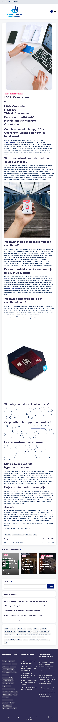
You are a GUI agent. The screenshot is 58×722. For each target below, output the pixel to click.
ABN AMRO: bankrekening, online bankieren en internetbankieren (23, 620)
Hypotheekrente (33, 634)
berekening (7, 278)
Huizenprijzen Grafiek (9, 634)
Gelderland (49, 555)
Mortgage (19, 639)
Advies (6, 628)
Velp (42, 558)
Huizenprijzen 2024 (45, 631)
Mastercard (28, 534)
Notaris (25, 639)
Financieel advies (22, 631)
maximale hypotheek (9, 639)
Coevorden (13, 93)
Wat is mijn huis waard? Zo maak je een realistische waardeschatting (25, 601)
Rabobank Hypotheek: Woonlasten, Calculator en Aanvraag (27, 564)
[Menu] (55, 11)
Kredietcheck (16, 636)
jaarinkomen (7, 636)
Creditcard (7, 534)
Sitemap (16, 717)
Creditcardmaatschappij (18, 534)
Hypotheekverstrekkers (44, 634)
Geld (29, 631)
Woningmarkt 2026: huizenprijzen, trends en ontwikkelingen (22, 610)
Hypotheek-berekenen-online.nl (38, 717)
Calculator (36, 628)
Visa (35, 534)
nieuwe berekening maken (38, 428)
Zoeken (7, 581)
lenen (34, 636)
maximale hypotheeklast (13, 288)
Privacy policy (24, 717)
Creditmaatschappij (9, 142)
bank (47, 169)
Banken (29, 628)
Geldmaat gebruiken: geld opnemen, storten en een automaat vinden (25, 606)
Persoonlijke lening (34, 639)
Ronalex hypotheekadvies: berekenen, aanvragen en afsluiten (23, 615)
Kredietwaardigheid (25, 636)
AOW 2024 (12, 628)
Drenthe (20, 93)
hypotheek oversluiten (22, 634)
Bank (6, 93)
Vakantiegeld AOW (45, 639)
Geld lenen (35, 631)
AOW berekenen (21, 628)
